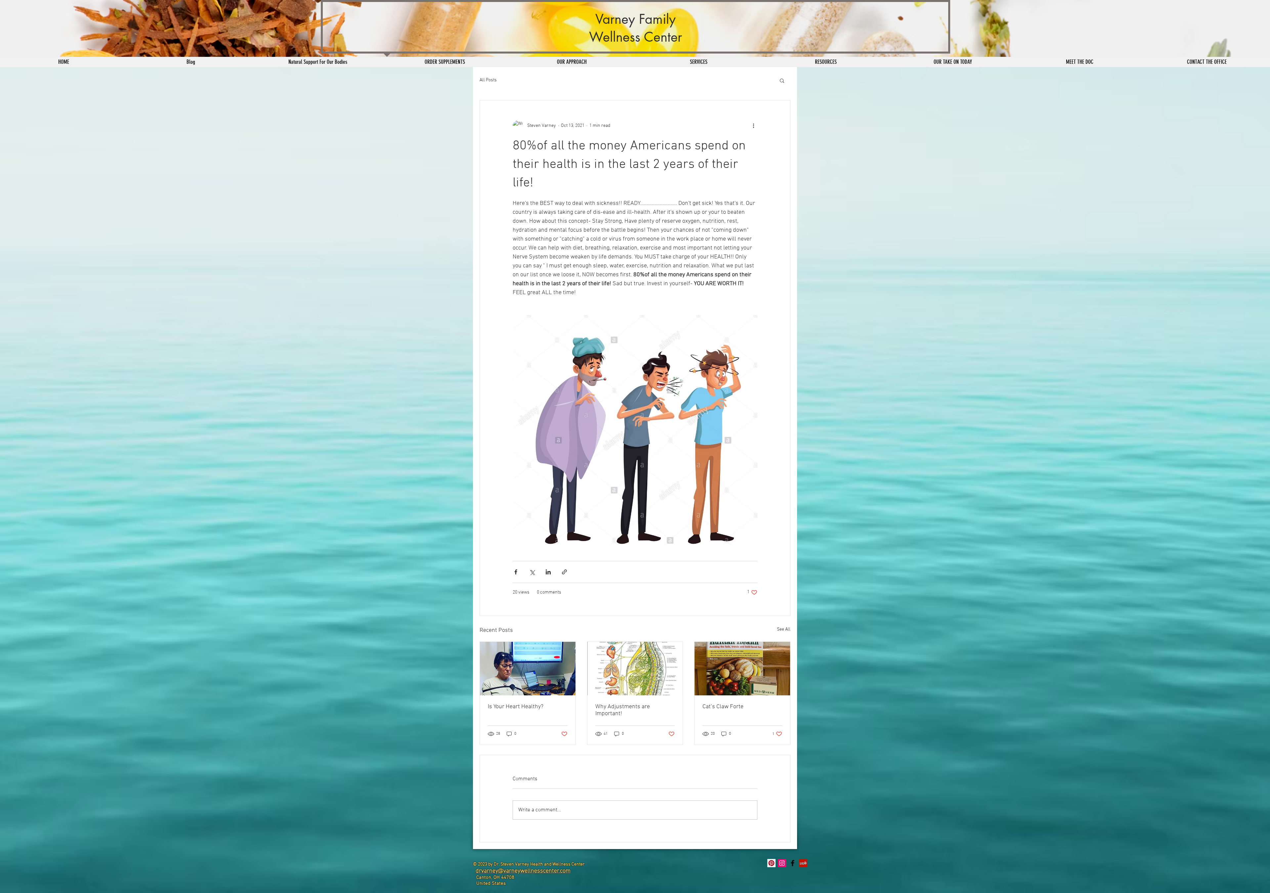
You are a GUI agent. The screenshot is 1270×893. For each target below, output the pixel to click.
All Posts (488, 80)
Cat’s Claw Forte (722, 706)
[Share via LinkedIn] (548, 572)
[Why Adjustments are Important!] (635, 668)
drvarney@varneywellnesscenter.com (523, 871)
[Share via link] (564, 572)
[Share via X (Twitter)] (532, 572)
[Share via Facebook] (516, 572)
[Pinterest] (771, 863)
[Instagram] (782, 863)
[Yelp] (803, 863)
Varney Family (635, 19)
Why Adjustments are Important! (622, 710)
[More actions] (753, 126)
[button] (782, 80)
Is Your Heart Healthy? (515, 706)
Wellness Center (635, 37)
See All (783, 629)
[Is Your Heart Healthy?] (527, 668)
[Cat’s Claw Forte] (742, 668)
